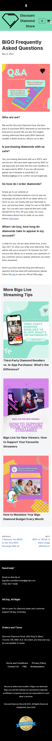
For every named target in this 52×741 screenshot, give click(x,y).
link (14, 274)
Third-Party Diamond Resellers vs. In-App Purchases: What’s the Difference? (26, 365)
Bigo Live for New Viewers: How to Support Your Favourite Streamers (25, 442)
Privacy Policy (39, 663)
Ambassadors (37, 666)
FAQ (25, 666)
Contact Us (13, 666)
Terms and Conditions (17, 663)
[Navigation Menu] (42, 21)
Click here (14, 218)
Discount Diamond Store (14, 704)
